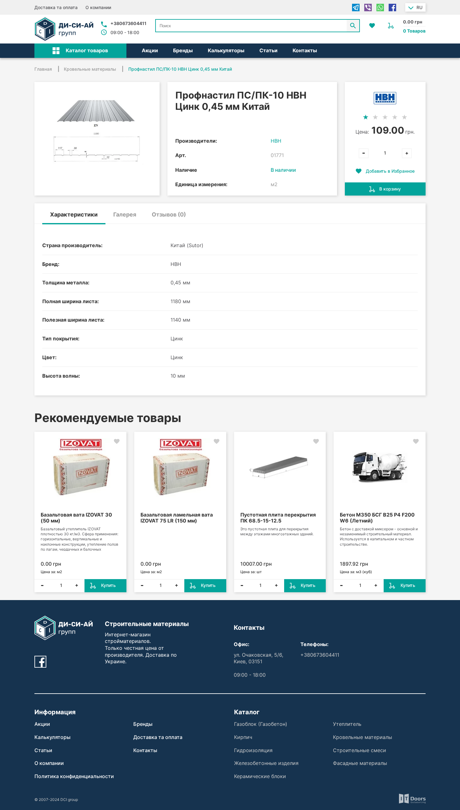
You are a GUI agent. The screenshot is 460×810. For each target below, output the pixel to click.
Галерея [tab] (124, 214)
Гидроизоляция (253, 750)
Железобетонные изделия (266, 763)
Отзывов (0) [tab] (169, 214)
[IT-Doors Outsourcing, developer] (412, 799)
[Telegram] (356, 7)
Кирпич (243, 737)
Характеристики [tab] (74, 214)
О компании (98, 7)
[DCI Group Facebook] (40, 662)
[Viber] (368, 7)
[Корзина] (390, 25)
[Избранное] (372, 25)
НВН (276, 141)
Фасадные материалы (360, 763)
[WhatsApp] (380, 7)
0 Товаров (414, 30)
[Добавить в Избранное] (116, 441)
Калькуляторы (226, 50)
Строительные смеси (359, 750)
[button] (80, 50)
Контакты (305, 50)
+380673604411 (128, 23)
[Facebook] (392, 7)
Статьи (268, 50)
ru (419, 7)
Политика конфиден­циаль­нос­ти (74, 776)
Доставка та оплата (56, 7)
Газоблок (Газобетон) (260, 724)
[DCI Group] (63, 29)
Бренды (183, 50)
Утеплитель (347, 724)
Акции (150, 50)
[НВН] (385, 98)
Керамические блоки (260, 776)
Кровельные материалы (362, 737)
